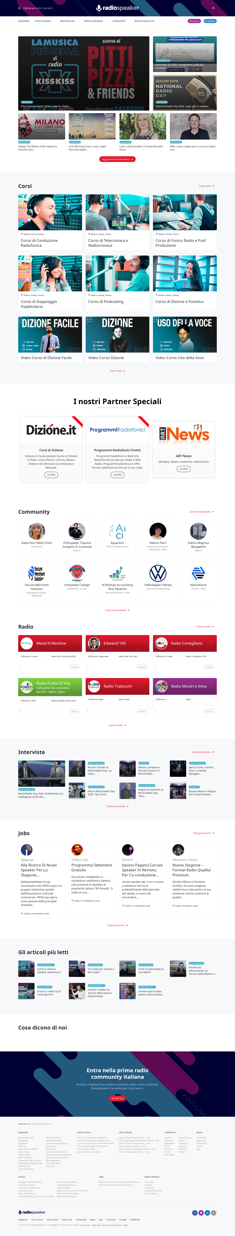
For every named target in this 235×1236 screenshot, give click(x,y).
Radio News (24, 142)
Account (182, 1146)
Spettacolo (23, 1143)
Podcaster (168, 1140)
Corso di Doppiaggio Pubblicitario (92, 1146)
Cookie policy (96, 1225)
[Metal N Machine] (50, 654)
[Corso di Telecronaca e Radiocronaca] (117, 222)
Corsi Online (52, 1219)
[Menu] (213, 8)
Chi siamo (149, 1182)
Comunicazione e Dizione (29, 1160)
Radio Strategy (95, 965)
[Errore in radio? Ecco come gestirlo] (41, 991)
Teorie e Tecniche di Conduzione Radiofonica (119, 1182)
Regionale (201, 1140)
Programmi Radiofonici (67, 1182)
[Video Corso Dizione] (117, 340)
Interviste (143, 763)
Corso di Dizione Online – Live (132, 1146)
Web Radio (51, 1149)
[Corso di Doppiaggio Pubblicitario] (50, 283)
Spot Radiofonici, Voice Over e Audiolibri (36, 1196)
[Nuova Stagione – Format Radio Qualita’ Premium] (193, 879)
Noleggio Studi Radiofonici (30, 1182)
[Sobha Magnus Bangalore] (198, 538)
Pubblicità (149, 1187)
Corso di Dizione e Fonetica (89, 1152)
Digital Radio (24, 1154)
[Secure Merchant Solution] (36, 582)
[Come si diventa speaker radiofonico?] (41, 969)
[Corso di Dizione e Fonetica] (185, 283)
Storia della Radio (54, 1140)
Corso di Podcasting (86, 1149)
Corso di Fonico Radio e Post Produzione (95, 1143)
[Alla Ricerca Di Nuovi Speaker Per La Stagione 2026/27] (41, 879)
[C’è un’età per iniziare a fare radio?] (92, 969)
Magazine (23, 21)
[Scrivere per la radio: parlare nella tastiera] (142, 991)
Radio (92, 1219)
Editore (182, 1152)
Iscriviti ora (117, 1098)
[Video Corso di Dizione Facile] (50, 340)
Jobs (101, 1219)
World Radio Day (144, 21)
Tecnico (167, 1152)
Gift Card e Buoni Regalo (68, 1193)
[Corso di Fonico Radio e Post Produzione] (185, 222)
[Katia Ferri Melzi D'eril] (36, 538)
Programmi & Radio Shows (30, 1163)
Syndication (202, 1143)
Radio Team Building (66, 1196)
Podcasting (23, 1140)
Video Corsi (67, 1219)
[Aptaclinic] (117, 538)
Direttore (183, 1149)
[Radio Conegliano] (185, 654)
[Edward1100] (117, 654)
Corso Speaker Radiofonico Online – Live (137, 1149)
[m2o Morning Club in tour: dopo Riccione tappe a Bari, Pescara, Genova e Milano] (92, 132)
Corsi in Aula (37, 1219)
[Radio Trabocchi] (117, 697)
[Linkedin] (207, 1213)
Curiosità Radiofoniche (56, 1152)
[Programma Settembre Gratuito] (92, 879)
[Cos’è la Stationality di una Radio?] (142, 969)
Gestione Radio (64, 1187)
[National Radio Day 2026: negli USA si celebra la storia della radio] (185, 93)
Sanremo (22, 1146)
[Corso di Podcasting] (117, 283)
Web (199, 1149)
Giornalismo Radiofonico (57, 1157)
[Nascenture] (198, 582)
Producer (168, 1149)
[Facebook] (195, 1213)
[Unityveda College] (77, 582)
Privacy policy (85, 1225)
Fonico (167, 1146)
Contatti (148, 1185)
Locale (199, 1146)
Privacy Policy (151, 1193)
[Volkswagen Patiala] (158, 582)
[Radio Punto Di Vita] (50, 697)
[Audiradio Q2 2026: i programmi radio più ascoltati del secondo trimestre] (185, 54)
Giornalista (169, 1154)
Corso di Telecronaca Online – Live (134, 1143)
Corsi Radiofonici (26, 1169)
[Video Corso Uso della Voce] (185, 340)
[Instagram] (201, 1213)
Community (119, 21)
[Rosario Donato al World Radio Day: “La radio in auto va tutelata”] (92, 768)
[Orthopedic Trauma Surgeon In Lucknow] (77, 538)
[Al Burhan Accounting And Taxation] (117, 582)
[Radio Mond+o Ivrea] (185, 697)
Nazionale (201, 1137)
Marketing (183, 1143)
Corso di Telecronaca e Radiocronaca (93, 1140)
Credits (125, 1225)
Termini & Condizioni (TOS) (112, 1225)
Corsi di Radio (43, 21)
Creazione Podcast (26, 1185)
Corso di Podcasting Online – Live (134, 1152)
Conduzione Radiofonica (46, 965)
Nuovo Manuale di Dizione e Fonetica (116, 1185)
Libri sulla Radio (53, 1163)
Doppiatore (169, 1143)
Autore (182, 1140)
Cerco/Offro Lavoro (153, 1190)
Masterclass (67, 21)
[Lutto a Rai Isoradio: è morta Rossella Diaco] (142, 132)
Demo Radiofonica (26, 1193)
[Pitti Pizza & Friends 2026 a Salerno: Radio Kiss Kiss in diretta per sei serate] (83, 73)
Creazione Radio (25, 1190)
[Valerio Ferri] (158, 538)
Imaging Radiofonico (66, 1185)
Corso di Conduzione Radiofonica (92, 1137)
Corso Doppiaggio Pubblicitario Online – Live (139, 1140)
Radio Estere (24, 1152)
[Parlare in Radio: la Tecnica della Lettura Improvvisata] (92, 991)
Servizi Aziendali (93, 21)
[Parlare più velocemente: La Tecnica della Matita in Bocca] (193, 969)
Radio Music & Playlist (28, 1149)
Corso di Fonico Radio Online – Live (134, 1137)
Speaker (168, 1137)
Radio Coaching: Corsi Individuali (72, 1190)
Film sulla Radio (53, 1137)
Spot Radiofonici (53, 1160)
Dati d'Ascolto (24, 1166)
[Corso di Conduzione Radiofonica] (50, 222)
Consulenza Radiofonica (29, 1187)
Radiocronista (185, 1137)
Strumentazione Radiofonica (59, 1154)
